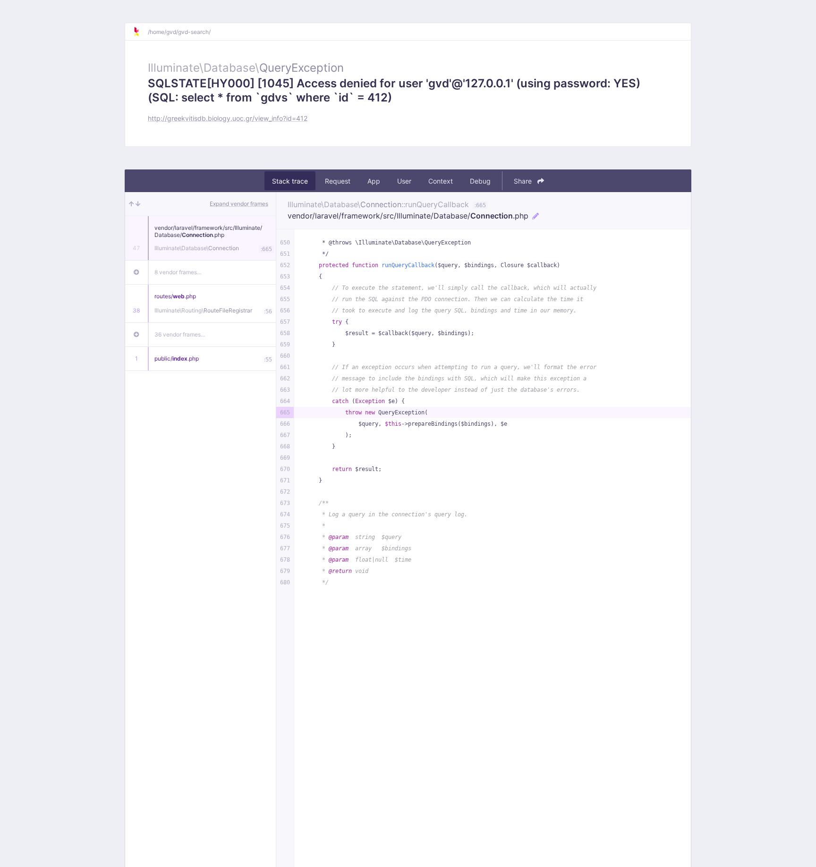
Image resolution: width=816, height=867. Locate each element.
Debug (480, 181)
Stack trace (290, 181)
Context (440, 181)
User (404, 181)
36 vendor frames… (179, 334)
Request (337, 181)
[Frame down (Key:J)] (138, 204)
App (373, 181)
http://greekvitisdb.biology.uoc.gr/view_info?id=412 (227, 118)
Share (524, 181)
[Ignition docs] (140, 31)
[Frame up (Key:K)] (131, 204)
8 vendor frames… (178, 272)
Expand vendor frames (239, 203)
